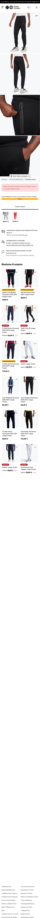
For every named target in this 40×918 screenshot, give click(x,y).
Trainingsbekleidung (27, 903)
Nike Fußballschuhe (8, 907)
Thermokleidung (26, 900)
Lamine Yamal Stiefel (8, 900)
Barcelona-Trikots (26, 893)
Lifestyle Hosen (30, 179)
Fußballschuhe (6, 886)
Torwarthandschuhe (27, 886)
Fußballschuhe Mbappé (9, 897)
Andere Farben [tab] (20, 206)
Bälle (3, 910)
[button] (20, 243)
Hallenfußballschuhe (8, 890)
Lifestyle (4, 179)
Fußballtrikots (25, 910)
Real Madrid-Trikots (27, 890)
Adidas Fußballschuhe (8, 903)
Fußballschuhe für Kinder (10, 914)
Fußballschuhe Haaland (9, 893)
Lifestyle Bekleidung (16, 179)
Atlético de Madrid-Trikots (29, 897)
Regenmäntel (25, 914)
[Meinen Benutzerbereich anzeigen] (36, 7)
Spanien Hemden (26, 907)
